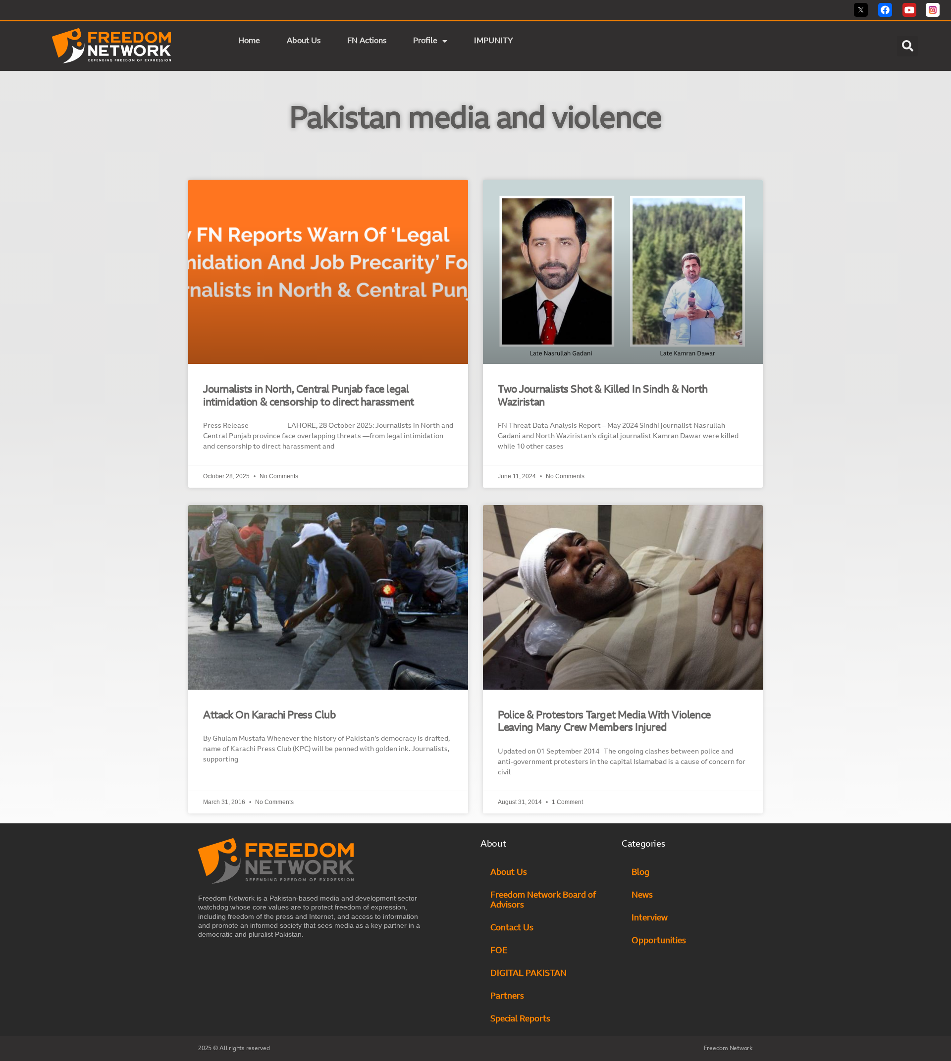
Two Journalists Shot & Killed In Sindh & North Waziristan (603, 396)
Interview (650, 918)
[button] (907, 46)
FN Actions (366, 41)
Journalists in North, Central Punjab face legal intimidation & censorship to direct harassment (308, 396)
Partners (507, 996)
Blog (640, 872)
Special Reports (520, 1019)
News (642, 895)
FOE (498, 951)
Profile (425, 41)
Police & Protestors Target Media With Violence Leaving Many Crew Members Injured (604, 721)
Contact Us (511, 928)
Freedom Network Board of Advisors (543, 900)
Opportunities (659, 941)
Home (249, 41)
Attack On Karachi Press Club (269, 715)
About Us (303, 41)
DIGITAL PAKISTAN (529, 973)
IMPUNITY (494, 41)
